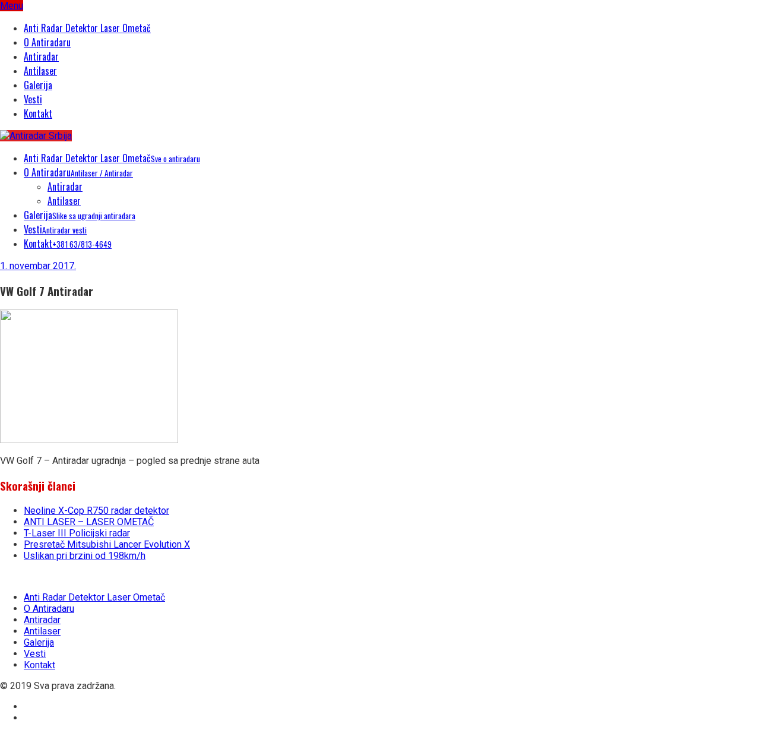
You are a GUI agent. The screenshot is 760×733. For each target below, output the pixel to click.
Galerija (38, 85)
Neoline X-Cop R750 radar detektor (96, 510)
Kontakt (38, 113)
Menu (11, 5)
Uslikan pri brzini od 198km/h (84, 555)
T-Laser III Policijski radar (77, 533)
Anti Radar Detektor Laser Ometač (87, 28)
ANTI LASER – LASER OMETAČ (89, 521)
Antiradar (41, 56)
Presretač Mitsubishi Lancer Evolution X (107, 544)
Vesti (33, 99)
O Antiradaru (47, 42)
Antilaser (40, 71)
